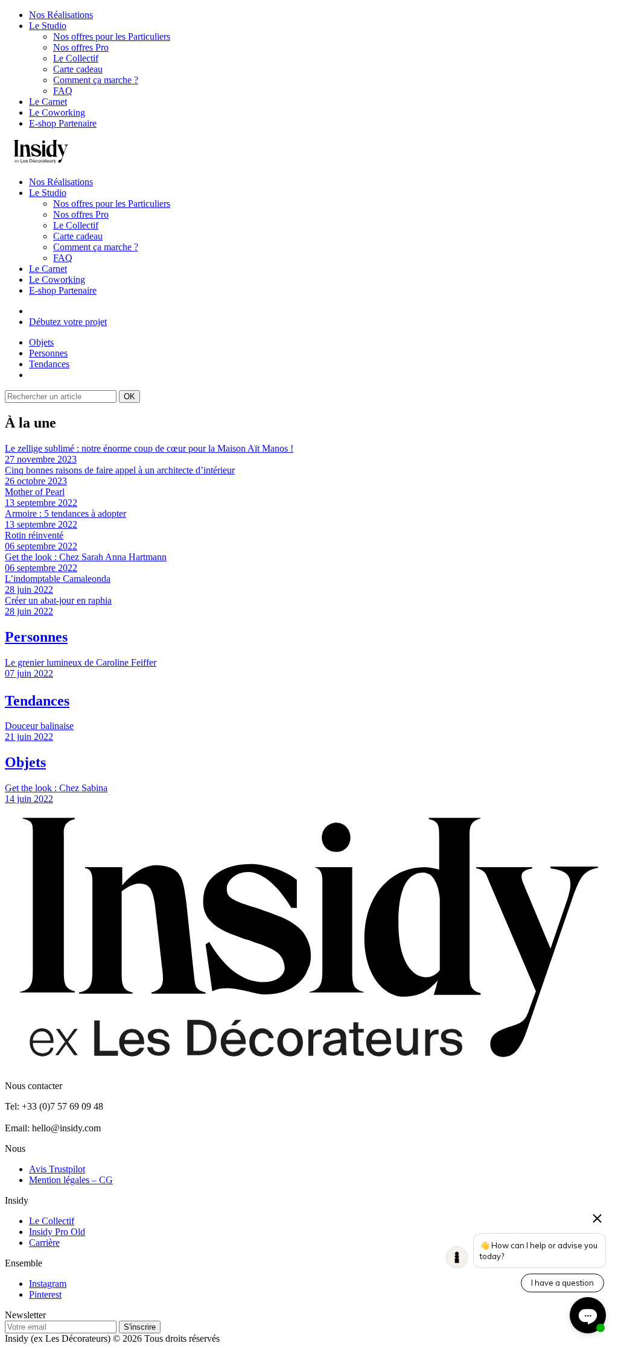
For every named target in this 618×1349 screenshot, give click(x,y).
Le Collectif (75, 58)
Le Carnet (48, 101)
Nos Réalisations (61, 15)
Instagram (47, 1283)
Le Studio (47, 26)
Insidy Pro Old (57, 1232)
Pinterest (45, 1294)
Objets (41, 342)
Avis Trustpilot (57, 1169)
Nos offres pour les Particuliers (111, 36)
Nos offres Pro (81, 47)
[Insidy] (41, 161)
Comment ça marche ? (95, 80)
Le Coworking (57, 112)
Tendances (49, 364)
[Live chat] (588, 1315)
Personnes (48, 353)
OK (129, 396)
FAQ (62, 91)
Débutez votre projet (68, 322)
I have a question (562, 1282)
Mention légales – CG (71, 1180)
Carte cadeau (78, 69)
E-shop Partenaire (63, 123)
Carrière (44, 1242)
